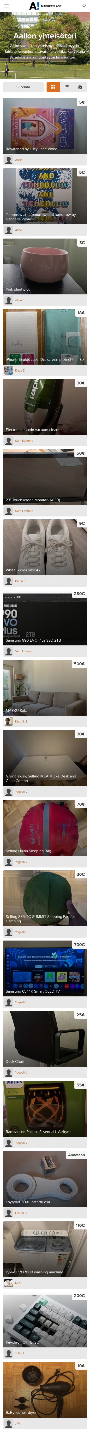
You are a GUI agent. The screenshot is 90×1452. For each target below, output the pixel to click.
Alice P (19, 160)
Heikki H (21, 1213)
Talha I (19, 1353)
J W (17, 1423)
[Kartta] (80, 87)
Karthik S (21, 721)
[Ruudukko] (53, 87)
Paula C (20, 581)
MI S (18, 1283)
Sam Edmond (24, 440)
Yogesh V (21, 791)
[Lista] (66, 87)
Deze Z (20, 370)
